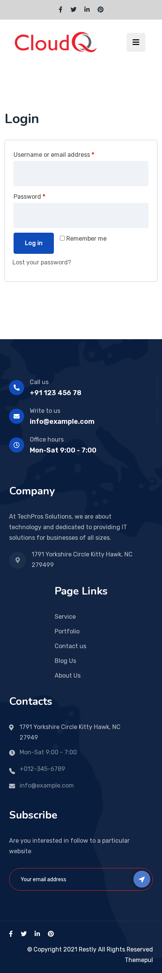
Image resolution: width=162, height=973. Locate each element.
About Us (68, 675)
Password (29, 196)
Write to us (45, 410)
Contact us (70, 646)
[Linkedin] (87, 9)
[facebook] (11, 933)
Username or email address (54, 154)
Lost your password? (41, 262)
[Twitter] (73, 9)
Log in (34, 243)
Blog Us (65, 660)
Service (65, 616)
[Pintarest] (101, 9)
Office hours (47, 439)
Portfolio (67, 631)
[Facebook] (61, 9)
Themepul (139, 960)
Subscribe (141, 879)
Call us (39, 382)
